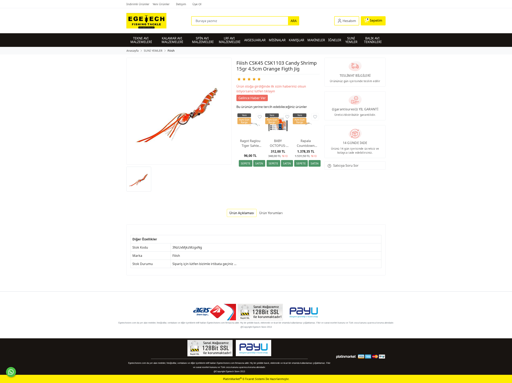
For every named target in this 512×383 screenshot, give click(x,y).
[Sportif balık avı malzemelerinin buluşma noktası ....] (158, 20)
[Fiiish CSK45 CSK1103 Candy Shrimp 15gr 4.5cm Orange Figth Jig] (179, 111)
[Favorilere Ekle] (259, 116)
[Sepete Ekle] (245, 163)
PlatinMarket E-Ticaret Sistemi (244, 379)
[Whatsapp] (11, 372)
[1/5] (238, 79)
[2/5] (241, 79)
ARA (294, 21)
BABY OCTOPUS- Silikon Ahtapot (278, 143)
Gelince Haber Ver (252, 98)
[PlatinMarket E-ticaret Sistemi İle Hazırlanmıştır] (346, 356)
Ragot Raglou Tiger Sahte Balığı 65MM (250, 143)
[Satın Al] (259, 163)
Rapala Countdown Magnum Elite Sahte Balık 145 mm (305, 143)
